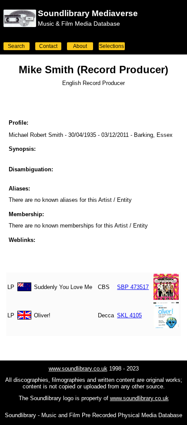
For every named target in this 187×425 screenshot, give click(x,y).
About (80, 46)
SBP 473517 (133, 287)
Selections (111, 46)
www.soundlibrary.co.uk (78, 368)
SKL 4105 (129, 315)
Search (16, 46)
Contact (48, 46)
